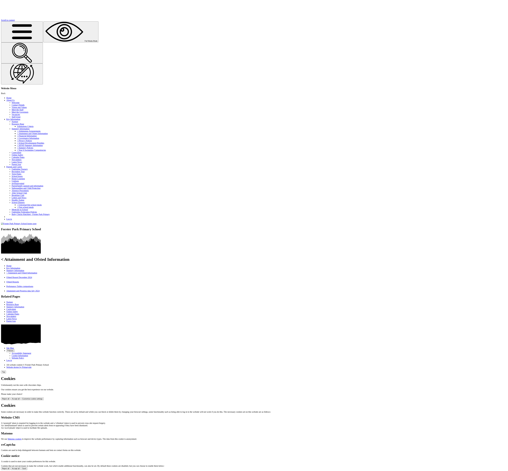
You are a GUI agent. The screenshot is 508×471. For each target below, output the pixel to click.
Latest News (17, 162)
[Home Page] (19, 223)
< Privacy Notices (24, 141)
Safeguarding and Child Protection (26, 188)
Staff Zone (16, 117)
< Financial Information (27, 136)
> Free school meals (25, 207)
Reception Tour (18, 171)
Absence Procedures (20, 190)
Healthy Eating (18, 200)
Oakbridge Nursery (20, 169)
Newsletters (16, 160)
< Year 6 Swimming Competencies (31, 150)
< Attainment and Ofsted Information (32, 133)
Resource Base (18, 124)
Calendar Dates (18, 157)
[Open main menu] (22, 31)
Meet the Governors (20, 112)
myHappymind (18, 183)
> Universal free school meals (29, 205)
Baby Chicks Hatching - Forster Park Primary (31, 214)
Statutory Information (21, 129)
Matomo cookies (15, 439)
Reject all (5, 399)
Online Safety (17, 155)
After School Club (19, 193)
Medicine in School (20, 209)
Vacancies (16, 114)
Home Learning (18, 179)
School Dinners (18, 202)
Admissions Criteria (25, 126)
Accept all (16, 399)
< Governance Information (28, 138)
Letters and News (19, 198)
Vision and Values (19, 107)
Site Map (10, 348)
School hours (17, 176)
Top (3, 372)
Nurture (15, 121)
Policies (10, 351)
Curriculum (16, 152)
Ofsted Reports (12, 282)
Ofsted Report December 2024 (19, 277)
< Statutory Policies (25, 148)
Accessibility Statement (21, 353)
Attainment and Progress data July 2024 (23, 291)
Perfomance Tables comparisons (19, 286)
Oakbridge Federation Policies (24, 212)
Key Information (13, 119)
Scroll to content (8, 20)
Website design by (18, 367)
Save (24, 469)
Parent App (16, 164)
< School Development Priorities (30, 143)
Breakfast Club (18, 195)
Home (9, 98)
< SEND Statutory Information (30, 145)
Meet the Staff (17, 110)
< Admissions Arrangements (28, 131)
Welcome (15, 102)
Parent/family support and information (27, 186)
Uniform (15, 181)
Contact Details (18, 105)
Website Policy (18, 358)
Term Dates (16, 174)
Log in (9, 219)
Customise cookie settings (32, 399)
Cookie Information (20, 355)
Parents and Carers (14, 167)
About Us (10, 100)
